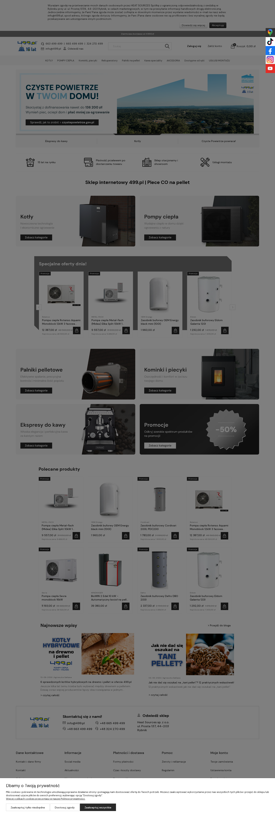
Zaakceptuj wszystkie (98, 807)
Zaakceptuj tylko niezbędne (28, 807)
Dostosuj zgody (65, 807)
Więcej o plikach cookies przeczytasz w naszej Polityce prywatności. (45, 798)
